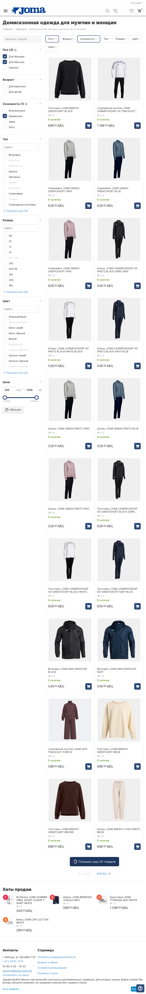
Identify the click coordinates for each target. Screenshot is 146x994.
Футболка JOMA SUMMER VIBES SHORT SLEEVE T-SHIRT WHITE (31, 900)
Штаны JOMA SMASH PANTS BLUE (118, 428)
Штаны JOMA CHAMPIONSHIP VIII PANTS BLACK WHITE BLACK (68, 350)
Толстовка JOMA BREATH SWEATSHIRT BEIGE (112, 750)
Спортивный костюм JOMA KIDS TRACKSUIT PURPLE (67, 750)
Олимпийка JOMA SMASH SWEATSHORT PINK (63, 270)
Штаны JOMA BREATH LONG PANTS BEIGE (118, 831)
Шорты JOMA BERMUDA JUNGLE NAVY (77, 899)
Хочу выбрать (10, 988)
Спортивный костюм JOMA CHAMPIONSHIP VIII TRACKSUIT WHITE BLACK (116, 110)
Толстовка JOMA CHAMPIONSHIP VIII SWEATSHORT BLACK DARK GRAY (117, 510)
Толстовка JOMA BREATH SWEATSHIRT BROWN (63, 831)
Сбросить (15, 409)
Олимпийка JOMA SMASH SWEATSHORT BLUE (112, 190)
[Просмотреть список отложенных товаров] (131, 11)
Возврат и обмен (48, 962)
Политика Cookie (48, 973)
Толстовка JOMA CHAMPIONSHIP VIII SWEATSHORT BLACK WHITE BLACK (68, 590)
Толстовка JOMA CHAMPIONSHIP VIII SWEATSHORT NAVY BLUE (117, 590)
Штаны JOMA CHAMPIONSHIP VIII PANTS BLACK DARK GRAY (117, 270)
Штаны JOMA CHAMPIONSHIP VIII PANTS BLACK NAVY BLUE (117, 350)
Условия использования (52, 967)
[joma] (28, 10)
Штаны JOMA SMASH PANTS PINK (68, 508)
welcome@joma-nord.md (17, 970)
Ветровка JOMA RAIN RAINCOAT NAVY (116, 670)
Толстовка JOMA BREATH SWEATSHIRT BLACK (63, 110)
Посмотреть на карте (16, 975)
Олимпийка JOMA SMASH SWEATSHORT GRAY (63, 190)
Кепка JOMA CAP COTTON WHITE (32, 921)
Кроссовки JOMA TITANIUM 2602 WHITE (123, 899)
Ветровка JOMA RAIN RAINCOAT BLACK (67, 670)
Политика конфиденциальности (57, 956)
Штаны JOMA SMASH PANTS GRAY (69, 428)
